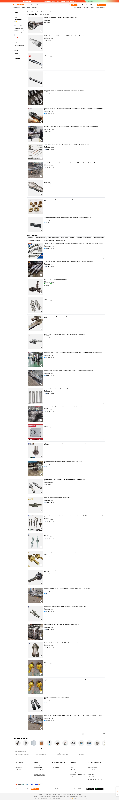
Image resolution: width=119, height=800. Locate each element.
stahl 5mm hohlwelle (41, 754)
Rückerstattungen (73, 772)
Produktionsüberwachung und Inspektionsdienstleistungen (39, 775)
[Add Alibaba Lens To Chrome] (35, 789)
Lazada (58, 794)
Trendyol (71, 794)
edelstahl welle (82, 754)
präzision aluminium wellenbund (22, 756)
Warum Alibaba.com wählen (20, 765)
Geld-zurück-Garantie (38, 767)
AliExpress (41, 794)
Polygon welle (60, 753)
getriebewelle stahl (83, 756)
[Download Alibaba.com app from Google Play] (99, 789)
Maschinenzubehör (44, 11)
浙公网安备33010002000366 (80, 798)
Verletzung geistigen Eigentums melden (77, 774)
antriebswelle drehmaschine (99, 237)
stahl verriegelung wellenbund (22, 754)
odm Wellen (18, 753)
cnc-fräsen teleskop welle (42, 756)
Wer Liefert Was (77, 794)
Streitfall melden (73, 769)
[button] (69, 4)
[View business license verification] (70, 798)
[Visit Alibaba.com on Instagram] (96, 779)
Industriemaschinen (35, 11)
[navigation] (20, 373)
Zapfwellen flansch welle (60, 240)
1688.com (46, 794)
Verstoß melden (73, 776)
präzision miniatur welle (62, 754)
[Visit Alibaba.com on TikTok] (101, 779)
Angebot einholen (55, 767)
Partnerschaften (91, 774)
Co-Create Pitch (18, 767)
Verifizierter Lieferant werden (93, 772)
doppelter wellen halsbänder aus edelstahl (84, 237)
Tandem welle (39, 753)
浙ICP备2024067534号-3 (91, 798)
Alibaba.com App (81, 788)
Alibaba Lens (18, 788)
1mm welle (72, 237)
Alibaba (28, 11)
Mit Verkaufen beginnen (92, 767)
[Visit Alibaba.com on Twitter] (93, 779)
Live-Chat (72, 767)
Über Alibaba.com (19, 762)
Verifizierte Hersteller (56, 765)
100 (98, 733)
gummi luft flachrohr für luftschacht (34, 240)
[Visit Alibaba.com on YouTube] (98, 779)
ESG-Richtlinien (18, 769)
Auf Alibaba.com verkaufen (93, 765)
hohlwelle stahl (60, 756)
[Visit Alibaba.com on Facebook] (88, 779)
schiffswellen (30, 237)
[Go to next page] (100, 734)
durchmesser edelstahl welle (49, 240)
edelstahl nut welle (64, 237)
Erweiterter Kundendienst (39, 772)
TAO (68, 794)
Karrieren (17, 772)
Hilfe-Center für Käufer (74, 765)
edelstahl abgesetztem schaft (53, 237)
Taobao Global (63, 794)
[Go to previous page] (80, 734)
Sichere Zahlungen (37, 765)
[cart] (87, 4)
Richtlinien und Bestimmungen (39, 777)
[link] (117, 788)
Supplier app (58, 788)
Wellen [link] (51, 11)
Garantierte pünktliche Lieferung (40, 769)
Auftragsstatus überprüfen (93, 769)
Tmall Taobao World (52, 794)
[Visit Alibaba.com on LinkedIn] (91, 779)
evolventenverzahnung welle (40, 237)
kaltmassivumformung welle (85, 753)
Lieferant (48, 22)
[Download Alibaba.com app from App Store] (90, 789)
